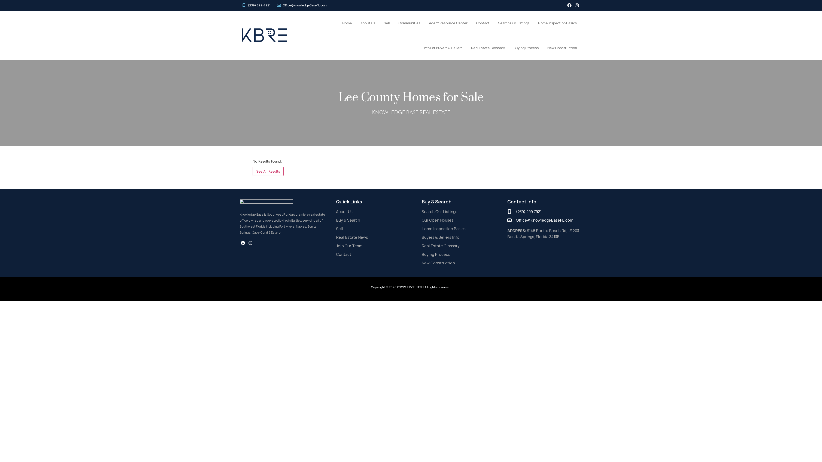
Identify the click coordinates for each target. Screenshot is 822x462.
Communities (409, 23)
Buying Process (526, 48)
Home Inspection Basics (557, 23)
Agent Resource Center (448, 23)
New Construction (562, 48)
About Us (367, 23)
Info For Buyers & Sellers (443, 48)
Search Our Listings (514, 23)
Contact (483, 23)
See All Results (268, 171)
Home (347, 23)
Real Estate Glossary (488, 48)
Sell (387, 23)
